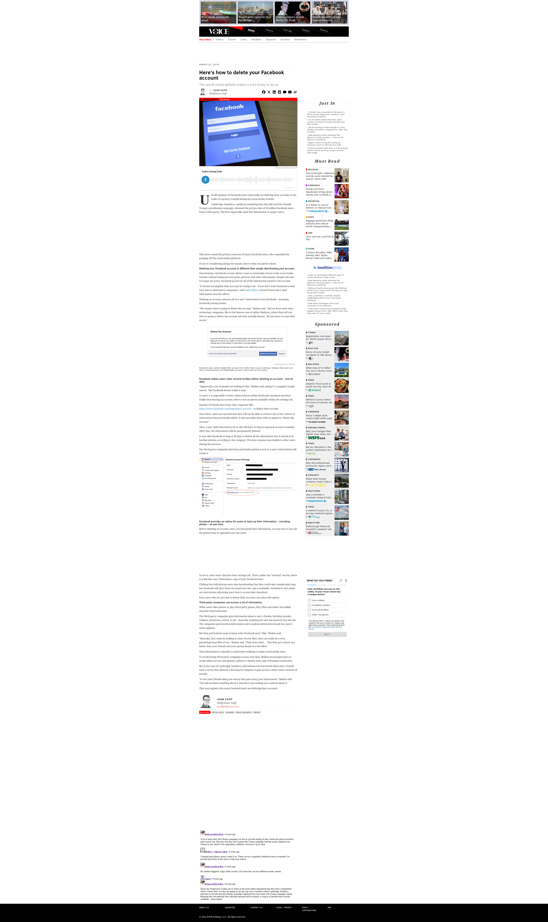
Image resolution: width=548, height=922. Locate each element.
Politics (220, 39)
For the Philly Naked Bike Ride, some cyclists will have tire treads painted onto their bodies (326, 121)
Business (285, 39)
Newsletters (300, 39)
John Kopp (220, 90)
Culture (287, 30)
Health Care (314, 522)
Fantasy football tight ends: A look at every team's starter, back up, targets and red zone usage (327, 150)
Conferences (314, 459)
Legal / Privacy (284, 907)
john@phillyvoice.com (228, 706)
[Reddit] (279, 92)
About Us (204, 907)
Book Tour (313, 348)
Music (311, 217)
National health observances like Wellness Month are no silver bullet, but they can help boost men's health (327, 290)
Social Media (210, 99)
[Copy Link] (295, 92)
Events (306, 30)
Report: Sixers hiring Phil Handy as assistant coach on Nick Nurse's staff (324, 143)
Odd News (256, 39)
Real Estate (313, 364)
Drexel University (244, 712)
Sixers (311, 248)
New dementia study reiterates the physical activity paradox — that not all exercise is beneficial (325, 137)
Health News (314, 491)
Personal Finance (316, 427)
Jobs (310, 233)
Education (271, 39)
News (251, 30)
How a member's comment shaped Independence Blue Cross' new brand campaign (324, 297)
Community (313, 475)
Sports (324, 30)
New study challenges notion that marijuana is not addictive (323, 304)
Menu (204, 31)
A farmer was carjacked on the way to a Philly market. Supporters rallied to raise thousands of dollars (326, 114)
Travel (311, 380)
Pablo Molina (252, 290)
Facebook (224, 99)
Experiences (314, 185)
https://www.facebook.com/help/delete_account (225, 408)
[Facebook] (263, 92)
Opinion (232, 39)
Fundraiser (313, 411)
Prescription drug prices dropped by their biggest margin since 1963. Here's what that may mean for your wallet (327, 310)
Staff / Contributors (309, 909)
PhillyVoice (219, 31)
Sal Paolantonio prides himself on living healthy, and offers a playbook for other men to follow (327, 129)
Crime (243, 39)
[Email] (290, 92)
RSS (329, 907)
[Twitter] (269, 92)
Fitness (312, 332)
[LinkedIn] (274, 92)
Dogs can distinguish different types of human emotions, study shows (325, 276)
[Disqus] (248, 791)
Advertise (230, 907)
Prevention (313, 201)
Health (269, 30)
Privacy (257, 712)
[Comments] (284, 92)
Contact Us (256, 907)
